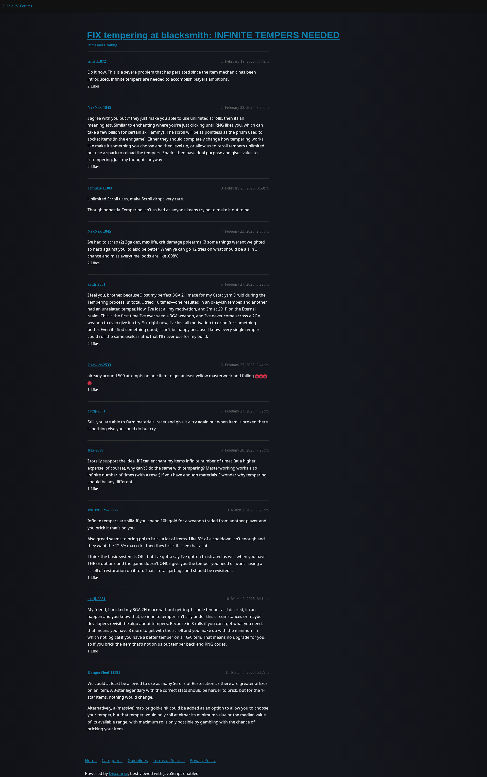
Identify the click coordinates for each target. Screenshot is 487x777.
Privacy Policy (203, 760)
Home (91, 760)
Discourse (118, 773)
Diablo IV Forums (17, 6)
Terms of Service (169, 760)
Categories (112, 760)
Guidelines (138, 760)
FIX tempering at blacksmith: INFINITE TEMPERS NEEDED (213, 35)
